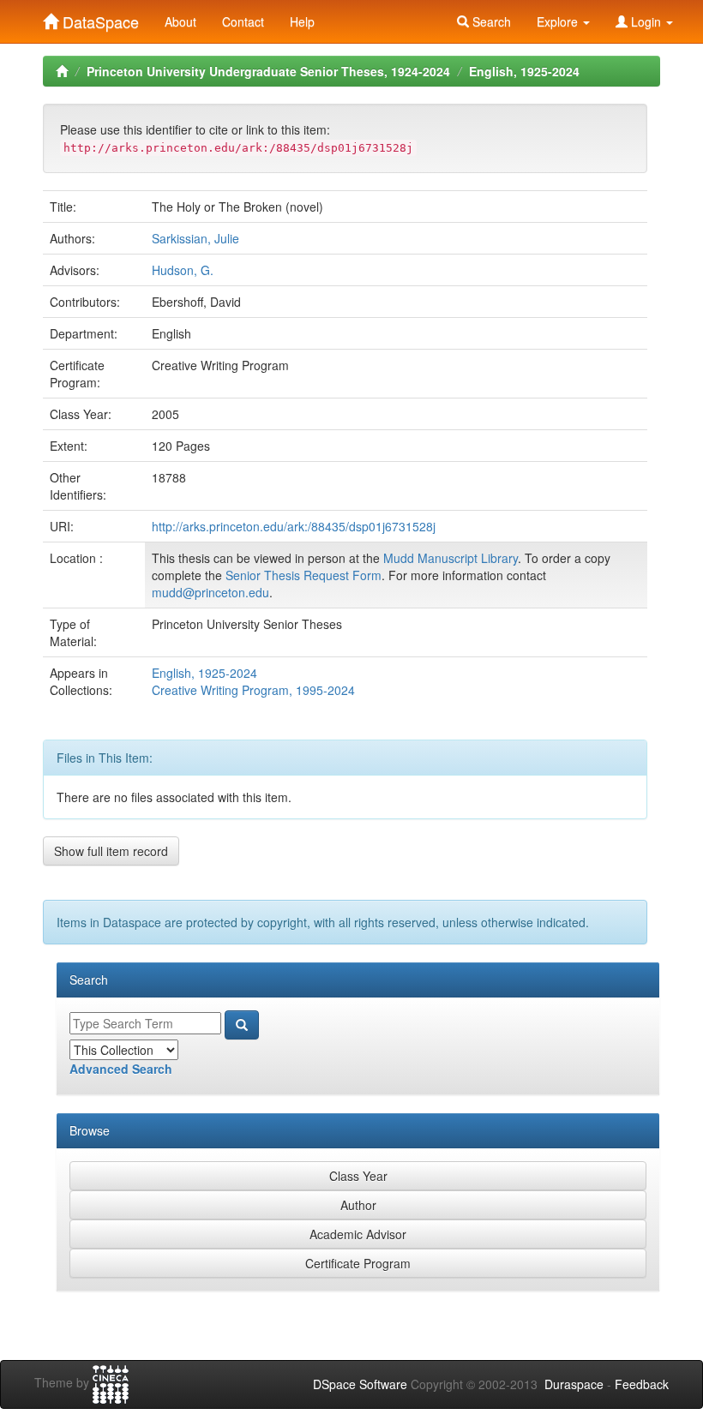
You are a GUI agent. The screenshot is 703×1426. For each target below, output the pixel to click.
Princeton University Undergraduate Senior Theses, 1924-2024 (268, 71)
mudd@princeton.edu (210, 592)
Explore (559, 21)
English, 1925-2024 (524, 71)
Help (302, 21)
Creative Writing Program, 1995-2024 (253, 689)
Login (646, 21)
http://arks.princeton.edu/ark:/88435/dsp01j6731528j (294, 526)
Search (490, 21)
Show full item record (111, 851)
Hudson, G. (182, 270)
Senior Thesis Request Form (303, 575)
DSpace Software (360, 1384)
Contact (243, 21)
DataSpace (98, 18)
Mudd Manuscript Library (450, 557)
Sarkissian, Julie (195, 238)
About (180, 21)
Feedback (642, 1384)
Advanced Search (120, 1068)
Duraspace (574, 1384)
